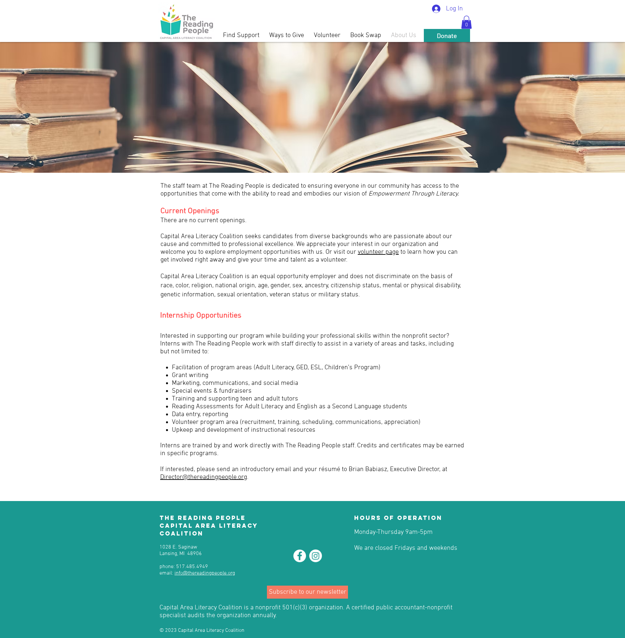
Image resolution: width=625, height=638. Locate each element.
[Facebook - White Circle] (299, 556)
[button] (466, 22)
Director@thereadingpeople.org (203, 477)
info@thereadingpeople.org (204, 573)
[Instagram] (315, 556)
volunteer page (378, 252)
